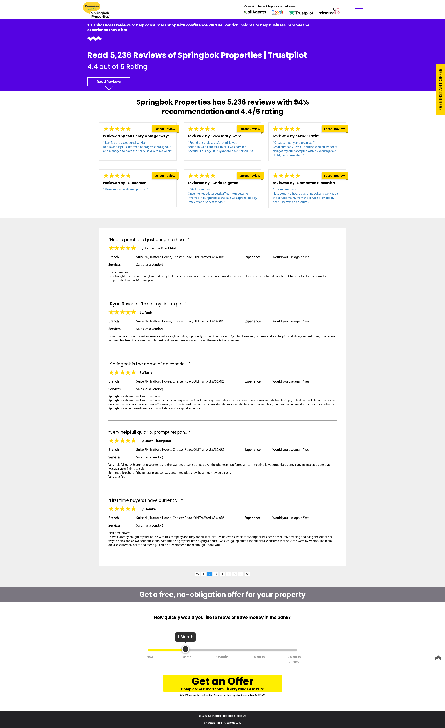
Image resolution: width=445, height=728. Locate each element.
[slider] (185, 649)
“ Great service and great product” (125, 189)
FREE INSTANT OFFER (440, 89)
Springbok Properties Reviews (227, 716)
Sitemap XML (232, 723)
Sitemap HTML (213, 723)
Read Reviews (109, 81)
